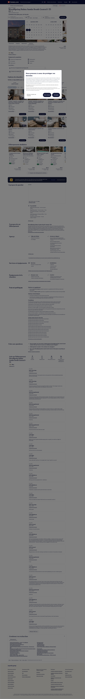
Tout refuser (47, 95)
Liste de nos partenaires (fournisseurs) (32, 90)
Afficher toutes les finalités (31, 95)
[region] (43, 84)
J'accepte (56, 95)
